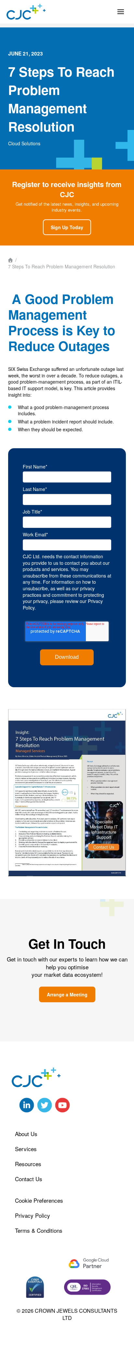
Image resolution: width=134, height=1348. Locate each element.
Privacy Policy (32, 1215)
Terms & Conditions (38, 1230)
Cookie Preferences (39, 1200)
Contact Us (28, 1179)
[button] (120, 12)
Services (26, 1149)
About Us (26, 1134)
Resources (28, 1164)
